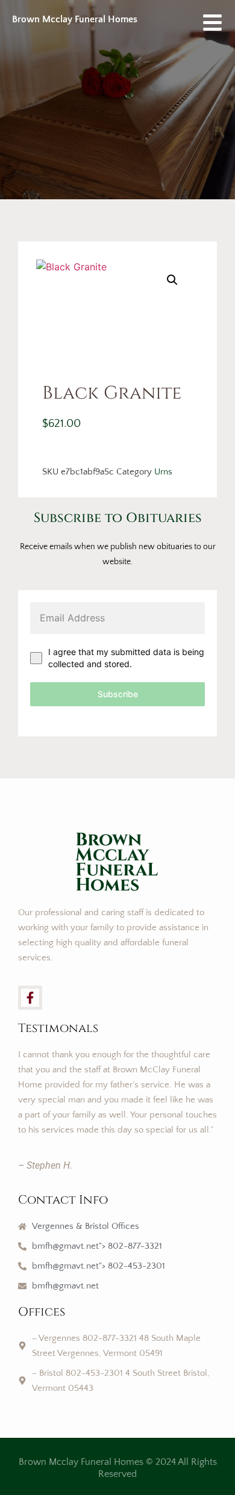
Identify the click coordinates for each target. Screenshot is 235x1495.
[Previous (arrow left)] (21, 748)
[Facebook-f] (30, 998)
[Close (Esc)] (195, 13)
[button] (172, 280)
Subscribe (118, 694)
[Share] (168, 13)
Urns (163, 472)
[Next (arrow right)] (214, 748)
